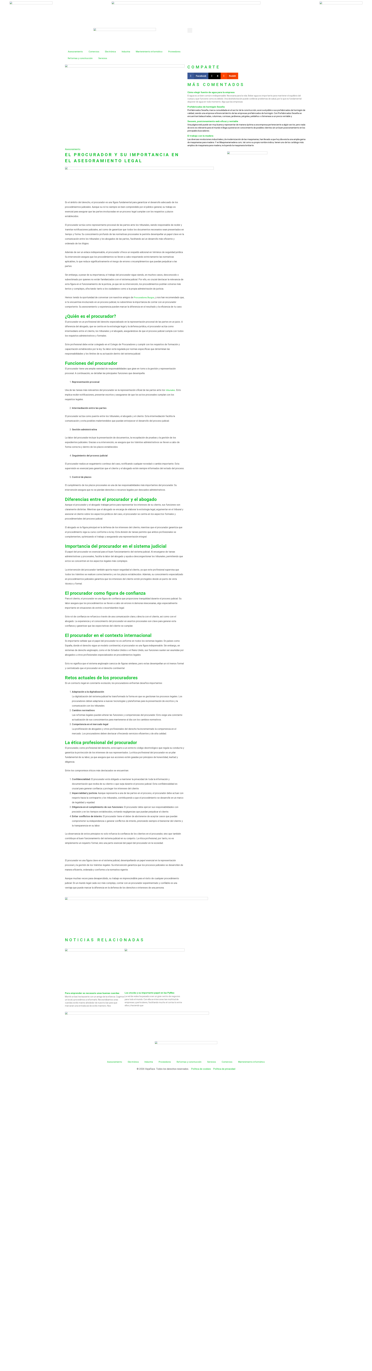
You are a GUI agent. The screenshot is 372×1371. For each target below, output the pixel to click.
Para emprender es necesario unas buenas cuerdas (92, 993)
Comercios (94, 51)
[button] (189, 30)
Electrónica (110, 51)
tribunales (170, 390)
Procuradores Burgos (144, 297)
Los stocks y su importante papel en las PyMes (149, 993)
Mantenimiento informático (149, 51)
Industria (126, 51)
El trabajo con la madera (200, 136)
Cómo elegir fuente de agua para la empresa (211, 92)
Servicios (102, 58)
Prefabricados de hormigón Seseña (206, 107)
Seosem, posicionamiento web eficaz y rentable (212, 121)
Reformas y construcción (80, 58)
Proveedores (174, 51)
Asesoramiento (75, 51)
